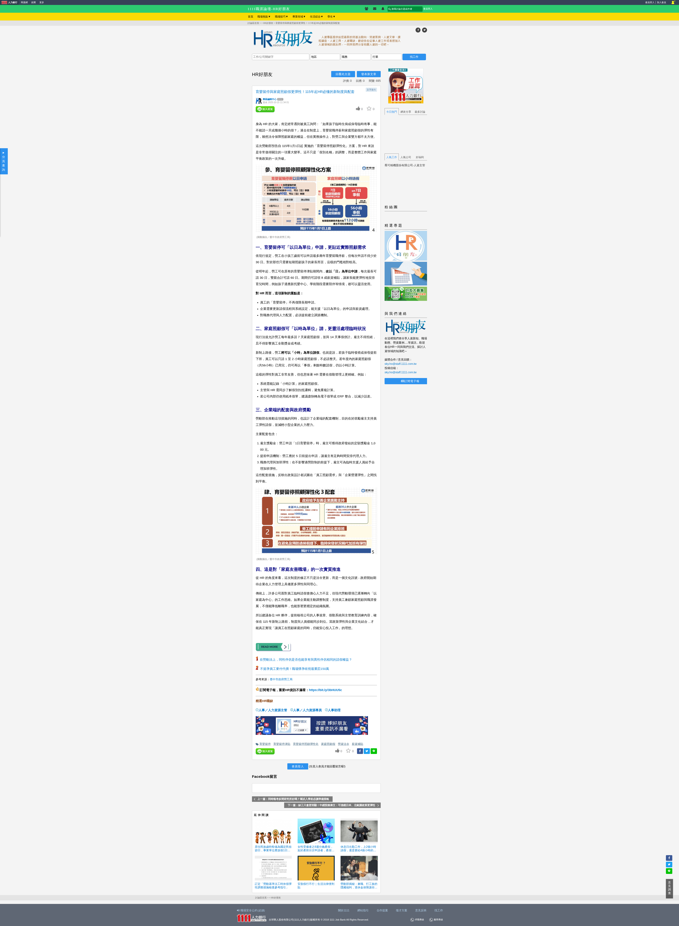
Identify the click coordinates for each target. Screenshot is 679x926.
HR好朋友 (268, 23)
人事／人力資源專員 (307, 710)
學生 (331, 16)
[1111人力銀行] (251, 918)
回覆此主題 (343, 74)
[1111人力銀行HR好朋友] (339, 39)
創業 (33, 2)
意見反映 (420, 910)
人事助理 (334, 710)
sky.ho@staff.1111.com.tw (401, 363)
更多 (41, 2)
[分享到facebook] (418, 30)
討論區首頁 (253, 23)
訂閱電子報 (411, 381)
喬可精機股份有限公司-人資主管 (405, 165)
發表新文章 (368, 74)
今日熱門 (391, 111)
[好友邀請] (366, 9)
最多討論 (420, 111)
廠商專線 (438, 919)
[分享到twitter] (424, 30)
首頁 (250, 16)
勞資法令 (343, 743)
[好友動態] (383, 9)
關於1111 (343, 910)
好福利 (420, 157)
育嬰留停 (265, 743)
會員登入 (649, 2)
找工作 (438, 910)
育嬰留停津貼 (281, 743)
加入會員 (661, 2)
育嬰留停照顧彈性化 (305, 743)
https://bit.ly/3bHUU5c (325, 690)
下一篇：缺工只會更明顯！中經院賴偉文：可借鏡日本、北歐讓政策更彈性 (331, 805)
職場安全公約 (252, 910)
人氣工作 (391, 157)
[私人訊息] (375, 9)
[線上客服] (673, 3)
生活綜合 (316, 16)
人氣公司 (406, 157)
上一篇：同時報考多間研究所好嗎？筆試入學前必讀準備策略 (293, 799)
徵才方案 (401, 910)
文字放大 (371, 89)
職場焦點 (264, 16)
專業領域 (299, 16)
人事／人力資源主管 (273, 710)
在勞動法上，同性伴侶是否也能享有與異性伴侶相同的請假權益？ (306, 659)
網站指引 (363, 910)
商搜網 (24, 2)
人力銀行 (8, 2)
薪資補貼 (357, 743)
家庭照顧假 (328, 743)
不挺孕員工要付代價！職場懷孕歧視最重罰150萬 (294, 669)
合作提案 (382, 910)
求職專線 (419, 919)
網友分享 (406, 111)
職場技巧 (281, 16)
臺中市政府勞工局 (281, 679)
